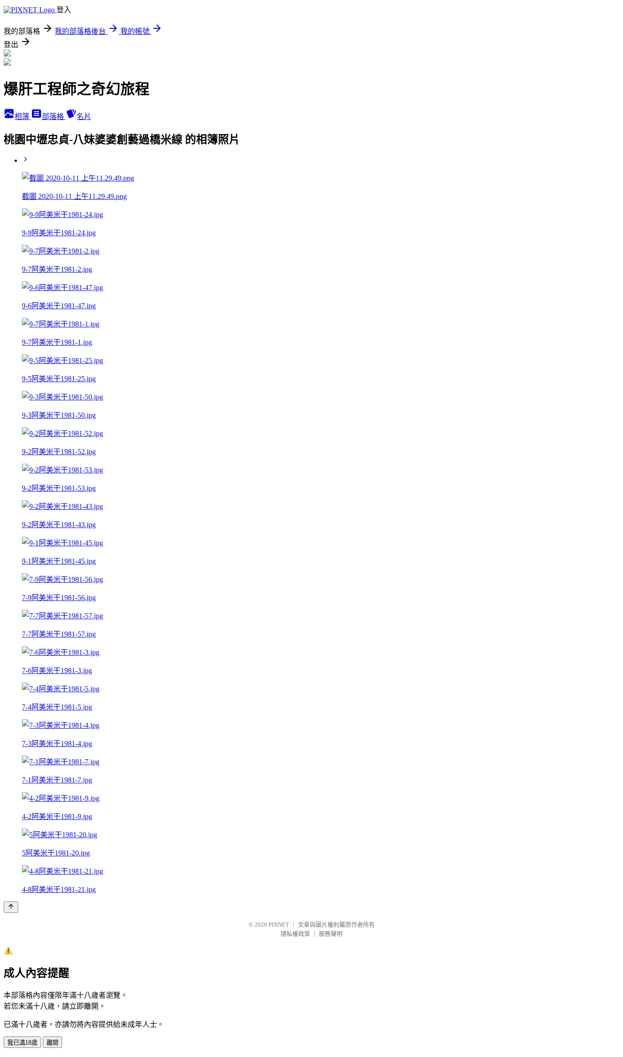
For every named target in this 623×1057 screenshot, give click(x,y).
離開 (52, 1042)
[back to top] (11, 907)
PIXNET (279, 924)
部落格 (54, 116)
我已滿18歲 (22, 1042)
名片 (84, 116)
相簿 (23, 116)
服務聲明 (331, 933)
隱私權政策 (295, 933)
